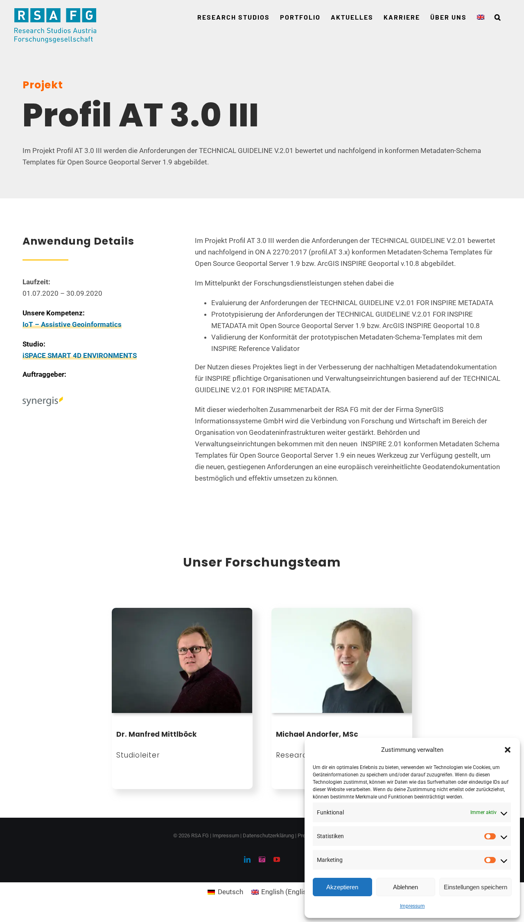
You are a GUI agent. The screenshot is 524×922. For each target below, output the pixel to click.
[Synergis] (43, 394)
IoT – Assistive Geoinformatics (72, 324)
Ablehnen (405, 887)
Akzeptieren (342, 887)
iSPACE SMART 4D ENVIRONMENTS (80, 355)
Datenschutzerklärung (268, 835)
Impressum (412, 906)
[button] (508, 750)
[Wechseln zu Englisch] (480, 17)
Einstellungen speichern (475, 887)
